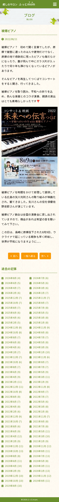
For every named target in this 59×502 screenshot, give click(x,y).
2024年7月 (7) (40, 337)
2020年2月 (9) (12, 470)
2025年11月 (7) (41, 297)
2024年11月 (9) (41, 327)
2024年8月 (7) (12, 337)
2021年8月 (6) (12, 426)
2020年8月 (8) (12, 456)
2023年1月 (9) (40, 382)
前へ (15, 256)
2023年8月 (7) (12, 367)
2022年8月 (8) (12, 396)
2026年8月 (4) (12, 278)
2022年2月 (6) (12, 411)
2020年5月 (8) (40, 461)
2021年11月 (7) (41, 416)
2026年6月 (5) (12, 283)
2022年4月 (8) (12, 406)
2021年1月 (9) (40, 441)
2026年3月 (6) (40, 288)
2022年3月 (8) (40, 406)
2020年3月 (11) (41, 466)
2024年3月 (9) (40, 347)
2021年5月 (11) (41, 431)
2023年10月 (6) (13, 362)
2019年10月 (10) (13, 480)
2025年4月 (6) (12, 317)
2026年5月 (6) (40, 283)
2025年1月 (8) (40, 322)
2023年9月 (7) (40, 362)
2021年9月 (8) (40, 421)
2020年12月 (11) (13, 446)
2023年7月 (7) (40, 367)
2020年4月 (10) (13, 466)
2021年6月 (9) (12, 431)
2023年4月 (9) (12, 377)
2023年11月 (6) (41, 357)
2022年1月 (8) (40, 411)
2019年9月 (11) (41, 480)
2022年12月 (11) (13, 386)
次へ (44, 256)
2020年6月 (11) (13, 461)
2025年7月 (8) (40, 307)
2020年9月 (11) (41, 451)
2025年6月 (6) (12, 312)
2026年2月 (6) (12, 293)
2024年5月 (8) (40, 342)
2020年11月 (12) (41, 446)
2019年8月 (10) (13, 485)
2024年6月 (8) (12, 342)
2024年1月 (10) (41, 352)
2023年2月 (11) (13, 382)
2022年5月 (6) (40, 401)
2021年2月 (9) (12, 441)
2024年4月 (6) (12, 347)
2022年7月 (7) (40, 396)
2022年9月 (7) (40, 391)
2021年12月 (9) (13, 416)
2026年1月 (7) (40, 293)
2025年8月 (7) (12, 307)
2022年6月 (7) (12, 401)
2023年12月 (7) (13, 357)
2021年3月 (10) (41, 436)
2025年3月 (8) (40, 317)
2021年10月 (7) (13, 421)
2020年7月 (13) (41, 456)
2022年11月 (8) (41, 386)
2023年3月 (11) (41, 377)
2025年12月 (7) (13, 297)
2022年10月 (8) (13, 391)
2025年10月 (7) (13, 302)
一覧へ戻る (30, 256)
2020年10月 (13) (13, 451)
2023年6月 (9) (12, 372)
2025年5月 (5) (40, 312)
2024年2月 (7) (12, 352)
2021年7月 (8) (40, 426)
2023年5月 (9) (40, 372)
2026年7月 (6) (40, 278)
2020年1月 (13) (41, 470)
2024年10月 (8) (13, 332)
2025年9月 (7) (40, 302)
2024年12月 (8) (13, 327)
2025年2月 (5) (12, 322)
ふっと (19, 4)
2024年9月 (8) (40, 332)
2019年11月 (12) (41, 475)
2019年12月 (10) (13, 475)
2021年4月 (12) (13, 436)
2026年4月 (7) (12, 288)
